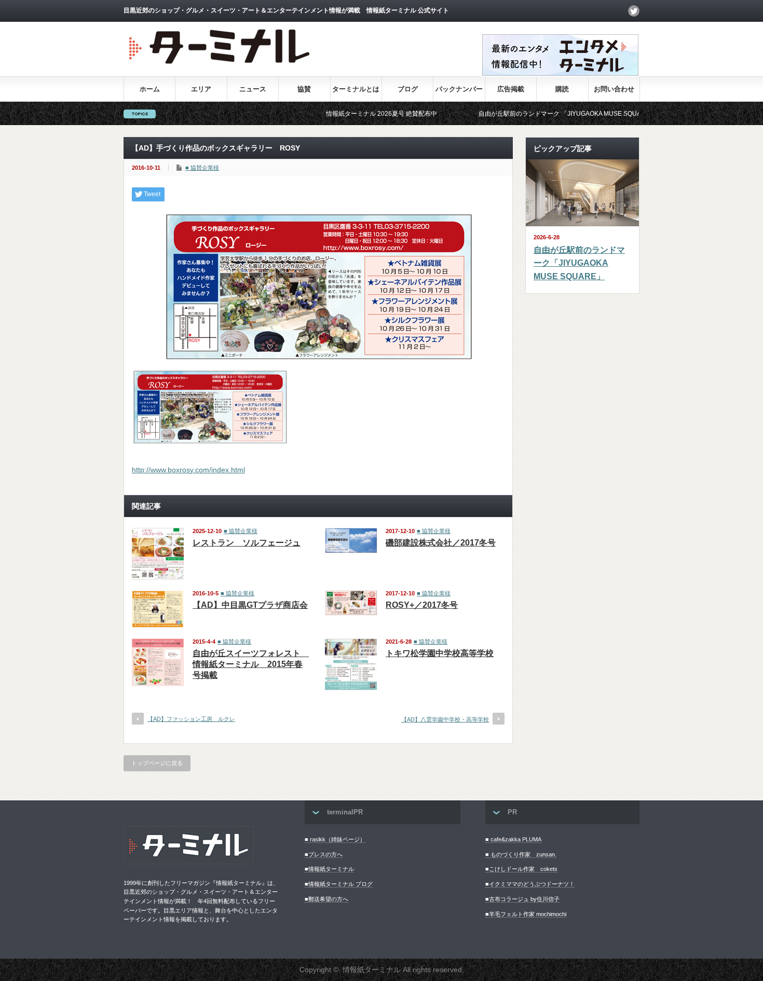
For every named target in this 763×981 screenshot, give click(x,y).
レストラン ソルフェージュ (247, 542)
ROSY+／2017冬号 (422, 605)
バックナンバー (459, 89)
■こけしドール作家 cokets (521, 869)
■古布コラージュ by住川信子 (522, 899)
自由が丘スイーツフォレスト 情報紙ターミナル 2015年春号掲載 (251, 664)
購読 (562, 89)
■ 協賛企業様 (202, 168)
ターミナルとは (355, 89)
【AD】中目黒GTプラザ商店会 (250, 605)
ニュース (252, 89)
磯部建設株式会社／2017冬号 (441, 542)
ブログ (408, 89)
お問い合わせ (614, 89)
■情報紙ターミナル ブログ (339, 884)
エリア (201, 89)
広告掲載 (510, 89)
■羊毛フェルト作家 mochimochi (525, 914)
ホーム (150, 89)
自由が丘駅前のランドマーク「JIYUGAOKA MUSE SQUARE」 (579, 263)
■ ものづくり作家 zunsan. (520, 854)
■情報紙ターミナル (329, 869)
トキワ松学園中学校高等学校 (440, 653)
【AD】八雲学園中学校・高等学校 (445, 719)
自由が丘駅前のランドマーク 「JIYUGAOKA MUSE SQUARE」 (537, 113)
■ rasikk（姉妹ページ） (335, 839)
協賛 (304, 89)
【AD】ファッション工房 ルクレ (191, 719)
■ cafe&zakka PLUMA (513, 839)
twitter (633, 11)
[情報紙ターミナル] (221, 68)
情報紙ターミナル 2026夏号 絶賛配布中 (351, 113)
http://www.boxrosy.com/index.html (188, 470)
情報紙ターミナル (372, 969)
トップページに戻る (157, 763)
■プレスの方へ (324, 854)
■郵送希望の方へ (326, 899)
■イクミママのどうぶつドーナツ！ (530, 884)
